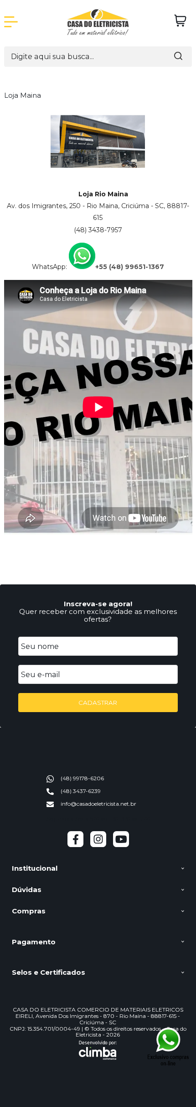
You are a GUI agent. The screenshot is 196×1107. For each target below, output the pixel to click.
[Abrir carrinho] (180, 20)
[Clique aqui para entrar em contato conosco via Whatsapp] (168, 1046)
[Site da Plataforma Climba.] (98, 1050)
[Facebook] (75, 845)
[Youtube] (121, 845)
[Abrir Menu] (11, 22)
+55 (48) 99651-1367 (129, 267)
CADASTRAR (97, 702)
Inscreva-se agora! (98, 603)
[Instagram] (98, 845)
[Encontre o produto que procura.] (178, 56)
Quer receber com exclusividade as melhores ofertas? (98, 615)
